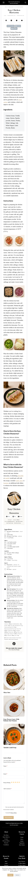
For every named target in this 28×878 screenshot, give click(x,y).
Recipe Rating (7, 782)
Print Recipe (14, 28)
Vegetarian (21, 843)
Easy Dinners (22, 861)
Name (5, 766)
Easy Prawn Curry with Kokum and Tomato (11, 720)
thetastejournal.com (14, 823)
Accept (10, 875)
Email (20, 516)
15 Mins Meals (21, 863)
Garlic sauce (19, 480)
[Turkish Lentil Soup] (14, 734)
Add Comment (8, 788)
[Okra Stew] (14, 679)
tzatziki (7, 478)
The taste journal (14, 2)
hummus (6, 483)
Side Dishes (22, 845)
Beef (6, 861)
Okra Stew (7, 692)
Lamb (6, 863)
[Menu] (3, 2)
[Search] (25, 2)
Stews (21, 839)
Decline (17, 875)
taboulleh (20, 476)
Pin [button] (15, 516)
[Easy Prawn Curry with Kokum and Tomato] (14, 706)
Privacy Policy (14, 812)
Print (8, 516)
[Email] (21, 20)
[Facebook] (6, 20)
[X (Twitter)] (11, 20)
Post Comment (8, 817)
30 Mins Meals (21, 865)
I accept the (11, 812)
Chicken (6, 865)
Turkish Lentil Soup (10, 747)
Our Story (6, 835)
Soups (21, 837)
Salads (21, 841)
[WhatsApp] (16, 20)
